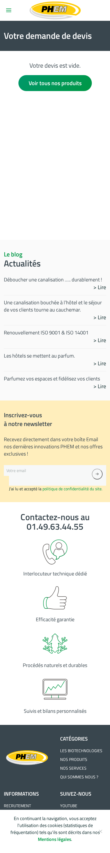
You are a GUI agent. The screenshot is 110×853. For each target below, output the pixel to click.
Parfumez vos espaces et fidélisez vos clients (52, 379)
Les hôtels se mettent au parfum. (39, 356)
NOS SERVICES (73, 768)
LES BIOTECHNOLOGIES (81, 751)
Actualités (22, 263)
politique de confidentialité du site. (72, 489)
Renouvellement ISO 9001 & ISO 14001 (46, 332)
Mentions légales (54, 839)
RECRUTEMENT (17, 806)
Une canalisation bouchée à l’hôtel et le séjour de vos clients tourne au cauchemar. (53, 306)
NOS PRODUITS (73, 759)
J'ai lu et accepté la (55, 489)
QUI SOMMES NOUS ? (79, 777)
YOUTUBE (68, 806)
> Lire (99, 287)
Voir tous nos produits (55, 83)
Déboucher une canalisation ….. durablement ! (53, 279)
